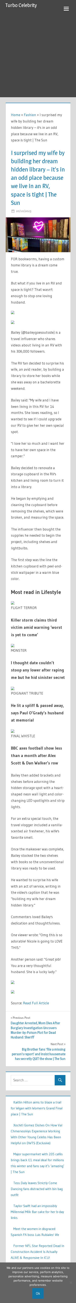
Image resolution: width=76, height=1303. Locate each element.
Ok (38, 1293)
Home (15, 115)
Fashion (30, 115)
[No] (71, 1282)
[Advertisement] (38, 57)
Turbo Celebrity (21, 5)
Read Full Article (36, 1003)
